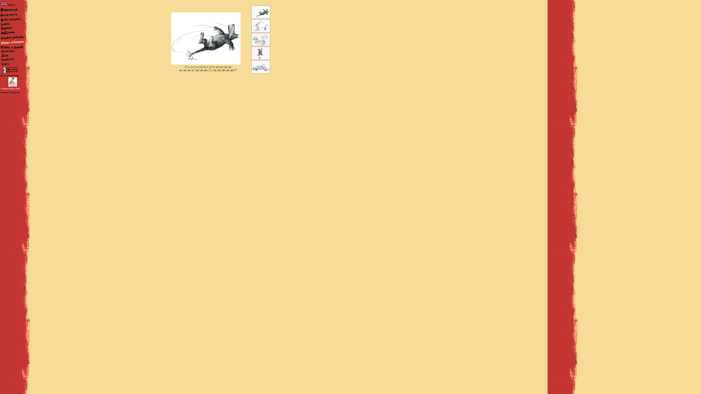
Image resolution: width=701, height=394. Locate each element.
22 (215, 70)
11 (221, 67)
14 (180, 70)
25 (228, 70)
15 (184, 70)
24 (223, 70)
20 (205, 70)
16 (189, 70)
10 (217, 67)
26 (232, 70)
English (11, 5)
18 (197, 70)
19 (201, 70)
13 (230, 67)
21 (210, 70)
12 (225, 67)
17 (193, 70)
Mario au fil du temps (10, 76)
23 (219, 70)
